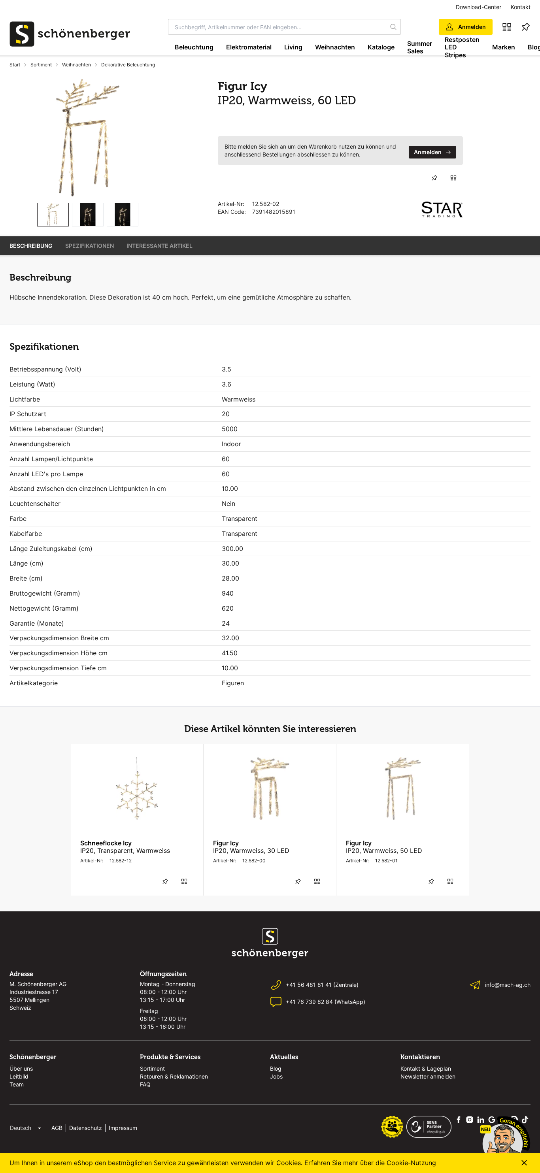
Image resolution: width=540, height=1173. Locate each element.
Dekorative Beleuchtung (128, 65)
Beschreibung (31, 245)
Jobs (276, 1076)
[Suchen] (393, 27)
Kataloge (381, 47)
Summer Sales (419, 47)
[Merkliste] (525, 26)
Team (16, 1084)
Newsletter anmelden (427, 1076)
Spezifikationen (89, 245)
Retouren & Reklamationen (174, 1076)
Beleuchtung (194, 47)
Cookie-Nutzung (411, 1163)
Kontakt (521, 7)
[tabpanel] (87, 137)
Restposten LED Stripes (462, 47)
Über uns (21, 1068)
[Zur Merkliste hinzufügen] (434, 178)
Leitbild (18, 1076)
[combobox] (277, 27)
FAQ (145, 1084)
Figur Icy (226, 843)
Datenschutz (85, 1127)
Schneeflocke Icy (106, 843)
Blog (275, 1068)
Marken (503, 47)
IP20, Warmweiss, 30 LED (251, 850)
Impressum (123, 1127)
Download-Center (478, 7)
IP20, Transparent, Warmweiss (125, 850)
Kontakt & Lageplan (425, 1068)
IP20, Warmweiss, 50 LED (384, 850)
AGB (56, 1127)
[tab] (53, 215)
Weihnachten (335, 47)
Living (293, 47)
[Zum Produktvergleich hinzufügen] (453, 178)
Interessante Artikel (160, 245)
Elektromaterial (249, 47)
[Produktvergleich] (506, 26)
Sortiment (41, 65)
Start (14, 65)
